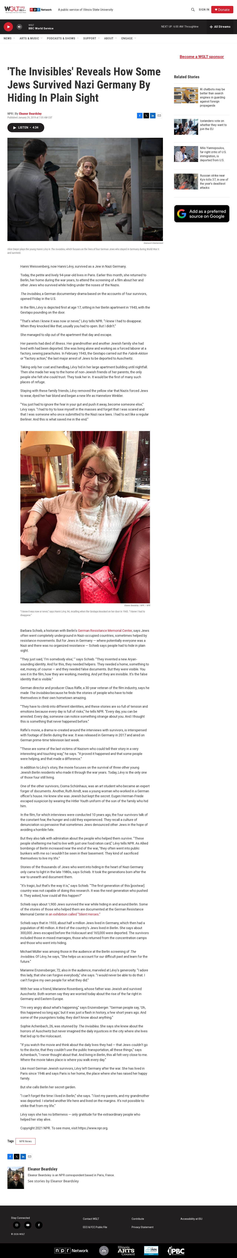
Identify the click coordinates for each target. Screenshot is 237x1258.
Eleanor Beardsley (30, 113)
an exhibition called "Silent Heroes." (74, 914)
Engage (127, 38)
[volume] (19, 27)
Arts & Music (29, 38)
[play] (8, 27)
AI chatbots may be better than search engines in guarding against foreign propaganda (212, 97)
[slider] (25, 27)
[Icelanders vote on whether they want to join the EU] (186, 127)
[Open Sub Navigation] (14, 38)
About (109, 38)
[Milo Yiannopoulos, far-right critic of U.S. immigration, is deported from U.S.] (186, 154)
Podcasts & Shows (61, 38)
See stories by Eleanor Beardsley (53, 1181)
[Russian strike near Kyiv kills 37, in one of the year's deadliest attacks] (186, 181)
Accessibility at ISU (191, 1219)
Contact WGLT (91, 1219)
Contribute (138, 1219)
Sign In (204, 9)
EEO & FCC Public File (95, 1227)
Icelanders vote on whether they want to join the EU (213, 125)
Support (89, 38)
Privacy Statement (142, 1227)
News (8, 38)
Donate (224, 10)
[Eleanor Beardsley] (15, 1178)
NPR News (25, 1141)
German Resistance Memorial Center (105, 631)
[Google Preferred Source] (201, 213)
